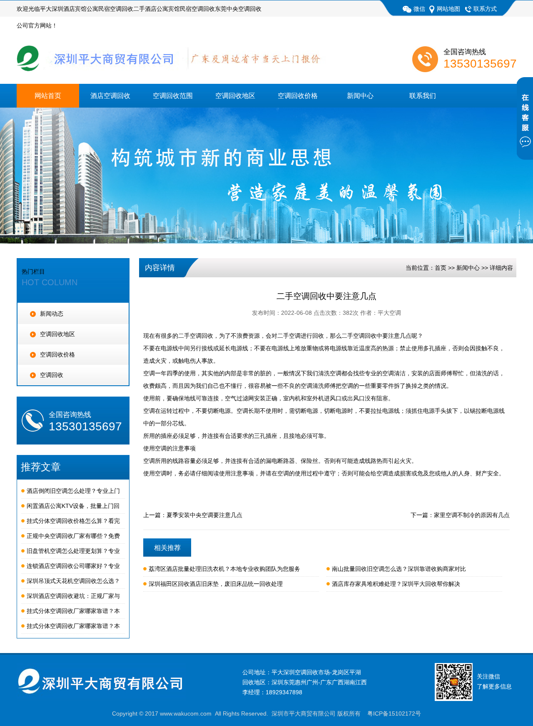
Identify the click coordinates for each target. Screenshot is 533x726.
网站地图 (448, 8)
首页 (440, 267)
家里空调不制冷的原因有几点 (472, 515)
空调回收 (51, 375)
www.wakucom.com (186, 713)
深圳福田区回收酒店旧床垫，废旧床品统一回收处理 (216, 583)
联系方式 (485, 8)
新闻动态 (51, 313)
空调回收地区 (235, 95)
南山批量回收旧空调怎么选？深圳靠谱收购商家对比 (399, 568)
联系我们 (422, 95)
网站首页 (48, 95)
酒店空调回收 (110, 95)
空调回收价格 (298, 95)
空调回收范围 (173, 95)
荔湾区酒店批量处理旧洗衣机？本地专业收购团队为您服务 (224, 568)
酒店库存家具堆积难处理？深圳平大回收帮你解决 (396, 583)
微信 (419, 8)
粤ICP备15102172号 (394, 713)
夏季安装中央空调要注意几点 (204, 515)
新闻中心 (360, 95)
